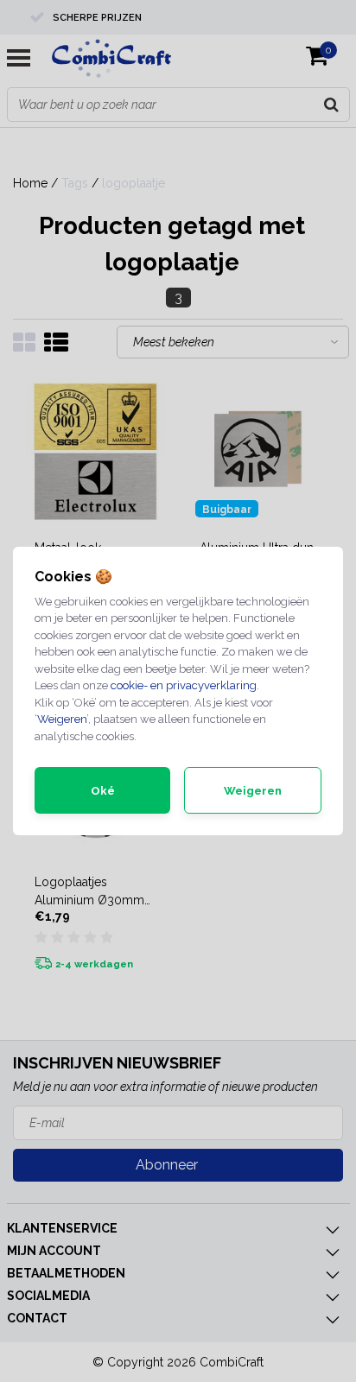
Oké (103, 790)
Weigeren (61, 719)
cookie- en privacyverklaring (184, 685)
